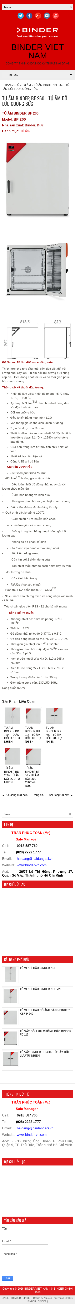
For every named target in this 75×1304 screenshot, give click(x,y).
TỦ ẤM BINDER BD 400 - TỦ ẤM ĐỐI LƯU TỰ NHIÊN (54, 734)
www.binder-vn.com (31, 865)
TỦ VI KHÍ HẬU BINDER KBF (38, 968)
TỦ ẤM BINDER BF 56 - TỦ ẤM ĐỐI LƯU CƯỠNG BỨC (32, 777)
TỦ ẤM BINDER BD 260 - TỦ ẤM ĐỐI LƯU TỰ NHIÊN (12, 775)
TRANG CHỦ (11, 85)
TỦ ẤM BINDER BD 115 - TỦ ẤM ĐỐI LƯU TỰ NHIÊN (33, 734)
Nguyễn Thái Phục (53, 1298)
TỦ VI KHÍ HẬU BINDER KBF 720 (40, 989)
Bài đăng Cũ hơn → (61, 794)
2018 (37, 1292)
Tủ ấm (25, 131)
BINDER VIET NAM (37, 51)
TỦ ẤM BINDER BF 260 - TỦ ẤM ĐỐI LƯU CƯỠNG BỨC (35, 100)
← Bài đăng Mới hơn (15, 794)
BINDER (32, 1301)
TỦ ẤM (26, 85)
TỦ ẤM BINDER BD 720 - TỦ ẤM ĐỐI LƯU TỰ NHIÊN (12, 734)
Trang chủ (38, 794)
